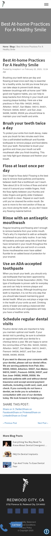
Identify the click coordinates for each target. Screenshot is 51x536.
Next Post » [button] (43, 423)
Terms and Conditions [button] (25, 524)
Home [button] (5, 46)
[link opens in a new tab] (10, 511)
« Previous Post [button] (10, 423)
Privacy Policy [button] (25, 527)
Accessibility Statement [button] (25, 521)
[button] (3, 4)
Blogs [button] (12, 46)
